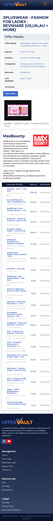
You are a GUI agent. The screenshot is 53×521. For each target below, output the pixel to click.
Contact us (6, 470)
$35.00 (33, 325)
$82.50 (33, 232)
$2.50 (33, 281)
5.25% (33, 335)
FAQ (4, 482)
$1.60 (33, 382)
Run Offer (11, 93)
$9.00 (33, 360)
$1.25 (33, 405)
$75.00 (33, 222)
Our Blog (6, 486)
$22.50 (33, 258)
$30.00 (33, 211)
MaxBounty (25, 72)
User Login (6, 459)
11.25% (33, 347)
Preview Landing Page (30, 58)
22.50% (33, 244)
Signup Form (7, 466)
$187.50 (33, 192)
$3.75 (33, 305)
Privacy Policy (8, 506)
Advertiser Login (9, 462)
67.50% (33, 202)
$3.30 (33, 270)
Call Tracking (7, 490)
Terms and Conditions (11, 510)
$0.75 (33, 316)
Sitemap (5, 502)
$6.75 (33, 293)
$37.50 (33, 371)
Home (4, 455)
